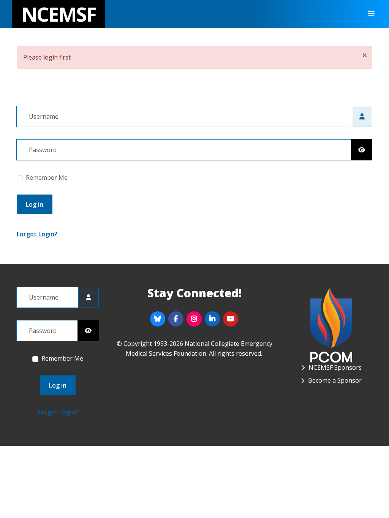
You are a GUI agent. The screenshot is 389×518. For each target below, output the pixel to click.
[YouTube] (230, 318)
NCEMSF (58, 13)
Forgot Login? (37, 234)
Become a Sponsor (335, 380)
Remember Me (47, 177)
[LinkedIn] (212, 318)
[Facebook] (175, 318)
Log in (34, 204)
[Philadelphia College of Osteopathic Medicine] (331, 324)
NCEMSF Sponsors (335, 367)
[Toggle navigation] (369, 14)
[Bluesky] (157, 318)
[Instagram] (194, 318)
